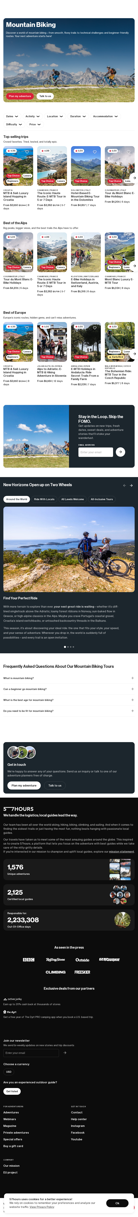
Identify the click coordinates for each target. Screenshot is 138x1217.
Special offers (12, 1139)
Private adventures (16, 1132)
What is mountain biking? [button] (18, 678)
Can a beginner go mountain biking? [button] (25, 689)
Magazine (9, 1126)
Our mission (11, 1165)
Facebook (77, 1132)
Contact (76, 1112)
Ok (117, 1203)
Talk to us (45, 96)
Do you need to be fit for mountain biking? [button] (28, 711)
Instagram (78, 1126)
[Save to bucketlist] (27, 152)
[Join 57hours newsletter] (65, 1053)
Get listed (12, 1091)
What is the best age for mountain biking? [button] (28, 700)
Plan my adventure (20, 96)
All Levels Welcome (72, 499)
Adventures (11, 1112)
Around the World (16, 499)
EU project (10, 1172)
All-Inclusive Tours (102, 499)
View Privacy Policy (42, 1207)
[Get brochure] (120, 452)
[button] (131, 485)
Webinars (9, 1119)
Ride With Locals (44, 499)
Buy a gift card (13, 1146)
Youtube (76, 1139)
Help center (79, 1119)
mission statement (121, 851)
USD (8, 1071)
